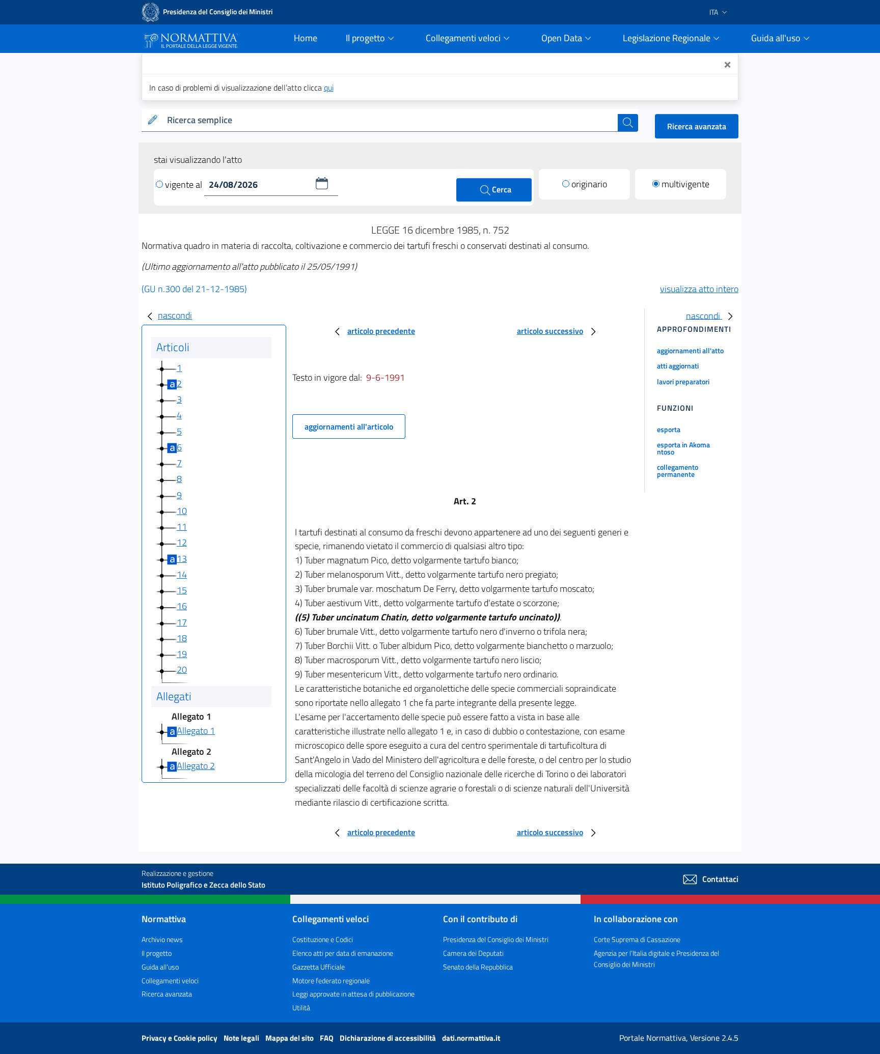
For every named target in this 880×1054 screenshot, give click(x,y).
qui (329, 87)
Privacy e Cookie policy (180, 1038)
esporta (668, 429)
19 (182, 654)
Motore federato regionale (331, 980)
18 (182, 638)
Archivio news (162, 939)
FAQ (327, 1038)
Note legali (242, 1038)
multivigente (685, 184)
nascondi (175, 315)
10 (182, 511)
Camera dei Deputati (473, 953)
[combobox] (390, 120)
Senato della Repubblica (478, 966)
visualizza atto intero (699, 289)
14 (182, 574)
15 (182, 590)
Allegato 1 (196, 730)
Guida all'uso (160, 966)
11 (182, 526)
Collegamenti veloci (170, 980)
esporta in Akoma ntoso (683, 448)
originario (589, 184)
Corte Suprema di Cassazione (637, 939)
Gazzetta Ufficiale (318, 966)
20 (182, 669)
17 (182, 622)
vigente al (184, 184)
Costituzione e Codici (322, 939)
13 (182, 558)
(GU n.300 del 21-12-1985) (194, 289)
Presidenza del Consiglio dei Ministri (495, 939)
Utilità (301, 1007)
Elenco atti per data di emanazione (342, 953)
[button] (322, 183)
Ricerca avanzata (696, 126)
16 (182, 606)
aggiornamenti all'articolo (349, 426)
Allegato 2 (196, 766)
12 (182, 542)
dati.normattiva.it (471, 1038)
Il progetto (157, 953)
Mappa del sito (290, 1038)
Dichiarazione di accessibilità (388, 1038)
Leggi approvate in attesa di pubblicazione (353, 993)
